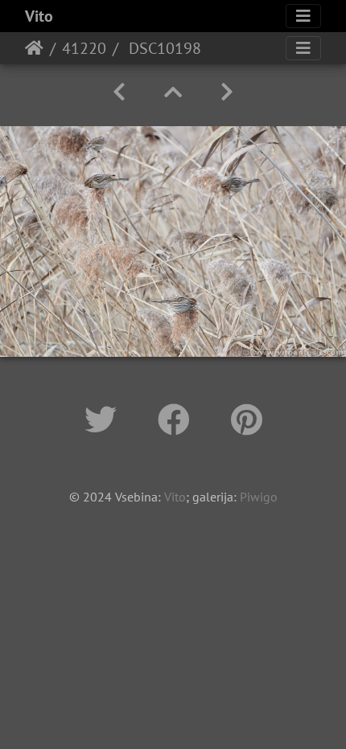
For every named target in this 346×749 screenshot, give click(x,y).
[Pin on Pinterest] (246, 419)
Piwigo (259, 497)
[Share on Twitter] (105, 419)
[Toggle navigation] (303, 16)
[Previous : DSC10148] (119, 92)
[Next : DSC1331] (227, 92)
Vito (39, 16)
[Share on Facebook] (178, 419)
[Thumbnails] (173, 92)
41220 (84, 48)
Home (34, 48)
